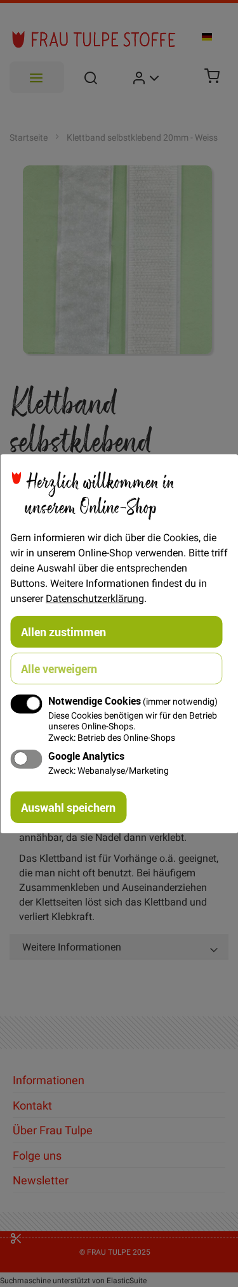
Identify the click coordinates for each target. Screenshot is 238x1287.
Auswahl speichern (68, 807)
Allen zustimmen (63, 631)
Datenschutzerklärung (95, 598)
